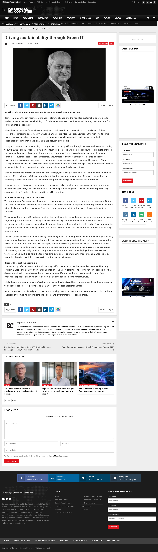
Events (107, 18)
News (15, 18)
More (136, 23)
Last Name (126, 159)
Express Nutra (89, 503)
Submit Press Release (53, 2)
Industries (25, 24)
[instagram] (154, 2)
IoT (83, 23)
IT (11, 304)
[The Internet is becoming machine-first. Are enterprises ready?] (96, 374)
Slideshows (56, 24)
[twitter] (147, 2)
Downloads (131, 18)
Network (68, 2)
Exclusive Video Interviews (135, 241)
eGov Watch (28, 18)
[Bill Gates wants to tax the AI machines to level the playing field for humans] (22, 374)
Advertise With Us (36, 2)
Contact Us (92, 2)
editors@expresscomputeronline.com (19, 493)
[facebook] (143, 2)
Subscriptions (114, 541)
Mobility (91, 23)
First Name (126, 150)
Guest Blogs (85, 18)
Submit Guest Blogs (66, 506)
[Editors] (3, 493)
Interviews (43, 18)
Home (25, 2)
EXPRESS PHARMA (66, 513)
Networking (103, 23)
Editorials (57, 18)
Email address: (127, 168)
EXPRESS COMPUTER (92, 500)
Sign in (136, 2)
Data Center (73, 23)
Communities (9, 24)
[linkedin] (150, 2)
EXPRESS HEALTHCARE (93, 496)
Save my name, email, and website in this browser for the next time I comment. (37, 456)
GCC (97, 18)
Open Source (115, 23)
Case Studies (40, 24)
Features (71, 18)
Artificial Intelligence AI (89, 385)
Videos (118, 18)
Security (127, 23)
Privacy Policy (80, 2)
